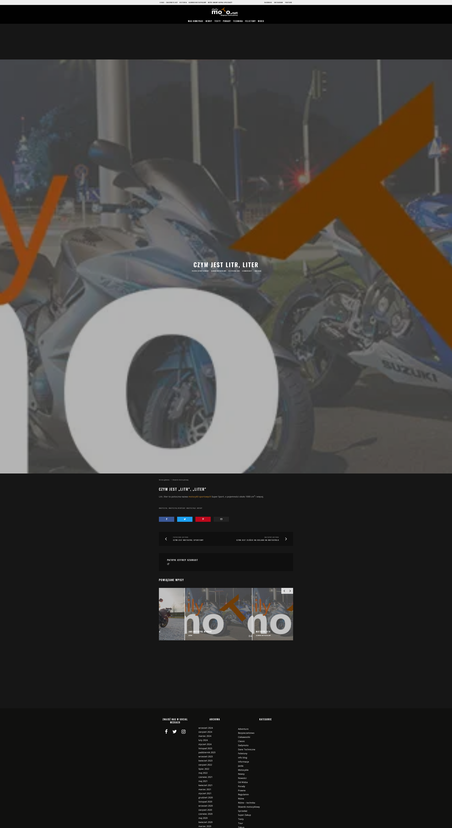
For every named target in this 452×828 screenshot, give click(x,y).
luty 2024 (203, 740)
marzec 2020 (204, 826)
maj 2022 (203, 772)
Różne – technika (246, 802)
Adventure (243, 729)
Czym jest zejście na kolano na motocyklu (257, 540)
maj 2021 (203, 781)
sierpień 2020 (205, 809)
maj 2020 (203, 818)
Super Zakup (244, 815)
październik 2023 (206, 752)
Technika (238, 21)
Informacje (243, 761)
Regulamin (243, 794)
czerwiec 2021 (205, 777)
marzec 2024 (204, 736)
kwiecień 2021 (205, 785)
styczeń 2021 (204, 793)
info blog (242, 757)
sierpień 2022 (205, 764)
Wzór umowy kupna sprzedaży (220, 2)
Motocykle (243, 770)
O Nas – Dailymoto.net (169, 2)
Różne (241, 798)
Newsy (209, 21)
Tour (240, 823)
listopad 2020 (205, 801)
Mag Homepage (195, 21)
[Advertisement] (226, 41)
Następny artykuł (272, 537)
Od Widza (243, 782)
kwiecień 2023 (205, 760)
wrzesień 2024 (205, 727)
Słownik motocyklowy (197, 2)
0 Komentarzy (247, 271)
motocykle (191, 508)
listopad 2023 (205, 748)
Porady (227, 21)
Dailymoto (243, 745)
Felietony (250, 21)
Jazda (240, 765)
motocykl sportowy (177, 508)
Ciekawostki (244, 737)
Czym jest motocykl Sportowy (188, 540)
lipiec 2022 (203, 768)
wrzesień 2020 (205, 805)
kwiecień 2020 (205, 822)
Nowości (242, 778)
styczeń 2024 (204, 744)
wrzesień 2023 (205, 756)
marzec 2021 (204, 789)
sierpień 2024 (205, 731)
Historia (183, 2)
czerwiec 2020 (205, 813)
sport (200, 508)
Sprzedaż (242, 811)
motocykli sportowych (199, 496)
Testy (217, 21)
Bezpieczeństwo (246, 733)
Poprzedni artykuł (180, 537)
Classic (241, 741)
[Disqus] (226, 677)
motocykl (163, 508)
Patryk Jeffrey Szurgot (200, 271)
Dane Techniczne (246, 749)
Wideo (261, 21)
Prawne (242, 790)
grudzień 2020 (205, 797)
